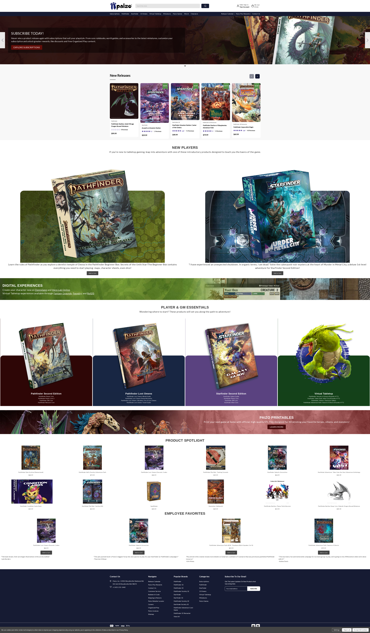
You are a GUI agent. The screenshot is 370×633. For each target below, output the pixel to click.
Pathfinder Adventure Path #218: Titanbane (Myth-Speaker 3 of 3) (231, 545)
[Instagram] (258, 626)
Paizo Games (177, 14)
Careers (151, 604)
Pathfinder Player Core (46, 396)
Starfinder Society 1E (181, 604)
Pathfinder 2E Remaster (182, 613)
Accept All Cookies (360, 630)
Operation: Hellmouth (216, 506)
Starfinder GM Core (231, 400)
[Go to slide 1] (2, 40)
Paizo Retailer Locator (156, 601)
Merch (186, 14)
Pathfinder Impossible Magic (243, 127)
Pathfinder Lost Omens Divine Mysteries (138, 398)
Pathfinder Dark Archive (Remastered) (30, 472)
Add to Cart (92, 273)
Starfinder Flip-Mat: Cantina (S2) (92, 506)
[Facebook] (253, 626)
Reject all (347, 630)
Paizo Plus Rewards (243, 14)
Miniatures (167, 14)
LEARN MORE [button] (276, 427)
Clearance (194, 14)
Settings (337, 630)
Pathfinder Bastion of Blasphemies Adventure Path (215, 126)
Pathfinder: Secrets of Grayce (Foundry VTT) (324, 396)
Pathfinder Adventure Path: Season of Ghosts (324, 545)
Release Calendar (227, 14)
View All (177, 616)
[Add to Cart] (118, 100)
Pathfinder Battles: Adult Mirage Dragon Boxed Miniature (122, 125)
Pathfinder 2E (179, 588)
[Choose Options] (149, 101)
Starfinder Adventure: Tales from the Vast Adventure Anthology (339, 472)
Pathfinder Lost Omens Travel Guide (139, 402)
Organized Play (153, 608)
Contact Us (256, 14)
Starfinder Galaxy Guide (231, 396)
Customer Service (154, 591)
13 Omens (144, 14)
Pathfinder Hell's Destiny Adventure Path (92, 472)
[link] (119, 129)
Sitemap (151, 614)
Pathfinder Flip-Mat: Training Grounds (215, 472)
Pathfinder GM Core (46, 400)
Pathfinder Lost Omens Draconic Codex (154, 472)
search (205, 6)
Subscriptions (115, 14)
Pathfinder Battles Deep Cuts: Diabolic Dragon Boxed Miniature (339, 506)
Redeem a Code (154, 594)
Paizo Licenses (153, 611)
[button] (26, 47)
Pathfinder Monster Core (46, 402)
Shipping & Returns (155, 598)
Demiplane (41, 289)
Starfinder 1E (178, 598)
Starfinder (134, 14)
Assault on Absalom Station (151, 128)
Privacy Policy (123, 630)
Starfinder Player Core (231, 398)
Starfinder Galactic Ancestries (277, 472)
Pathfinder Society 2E (181, 601)
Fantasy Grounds (63, 293)
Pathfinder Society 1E (181, 591)
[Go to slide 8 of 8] (251, 76)
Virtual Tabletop (155, 14)
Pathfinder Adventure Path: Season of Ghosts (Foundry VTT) (324, 402)
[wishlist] (130, 100)
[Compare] (126, 100)
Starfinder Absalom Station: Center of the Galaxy (184, 126)
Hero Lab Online (61, 289)
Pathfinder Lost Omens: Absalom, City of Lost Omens (138, 400)
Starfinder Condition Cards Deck (31, 506)
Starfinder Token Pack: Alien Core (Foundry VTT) (324, 398)
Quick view (122, 100)
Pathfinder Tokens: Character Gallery (323, 400)
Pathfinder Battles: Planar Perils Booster (277, 506)
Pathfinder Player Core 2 (46, 398)
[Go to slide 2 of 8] (257, 76)
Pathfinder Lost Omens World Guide (139, 396)
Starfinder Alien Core (231, 402)
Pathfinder (125, 14)
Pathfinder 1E (179, 585)
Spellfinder (154, 506)
